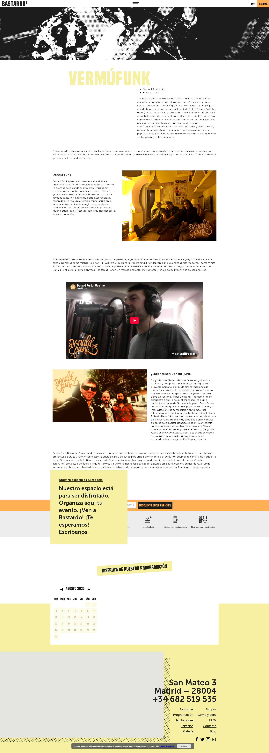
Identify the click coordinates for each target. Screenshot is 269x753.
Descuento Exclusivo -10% (155, 505)
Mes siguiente (89, 589)
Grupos (211, 709)
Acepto (184, 746)
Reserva (263, 3)
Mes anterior (61, 589)
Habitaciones (184, 720)
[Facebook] (197, 739)
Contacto (209, 726)
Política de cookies (167, 746)
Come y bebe (207, 715)
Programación (183, 715)
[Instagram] (208, 739)
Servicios (187, 726)
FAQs (212, 720)
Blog (213, 731)
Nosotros (186, 709)
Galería (188, 731)
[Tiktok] (214, 739)
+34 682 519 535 (184, 699)
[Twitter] (202, 739)
